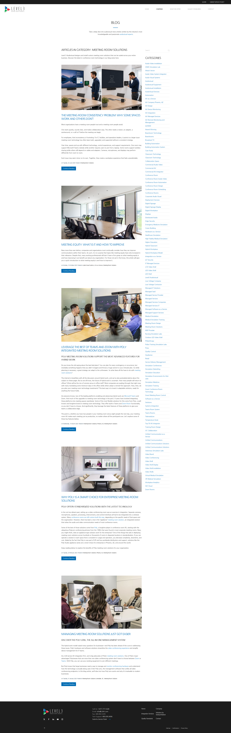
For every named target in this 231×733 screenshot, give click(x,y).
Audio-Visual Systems (88, 265)
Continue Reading (68, 168)
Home (147, 9)
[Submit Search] (169, 50)
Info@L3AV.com (102, 711)
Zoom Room (126, 403)
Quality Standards (194, 9)
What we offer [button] (175, 9)
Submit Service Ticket (217, 2)
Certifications (175, 728)
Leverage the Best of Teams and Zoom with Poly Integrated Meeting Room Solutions (93, 349)
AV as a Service (98, 265)
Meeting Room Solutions (87, 163)
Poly (95, 527)
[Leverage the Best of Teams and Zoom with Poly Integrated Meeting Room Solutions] (101, 315)
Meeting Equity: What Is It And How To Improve (92, 244)
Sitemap (168, 728)
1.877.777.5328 (103, 709)
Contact (211, 9)
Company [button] (159, 9)
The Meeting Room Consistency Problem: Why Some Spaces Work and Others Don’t (100, 117)
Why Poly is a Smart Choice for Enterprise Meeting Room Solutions (99, 499)
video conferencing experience (118, 648)
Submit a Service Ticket (99, 719)
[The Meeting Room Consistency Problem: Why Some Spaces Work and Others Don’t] (101, 87)
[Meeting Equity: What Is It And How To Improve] (101, 212)
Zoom (137, 658)
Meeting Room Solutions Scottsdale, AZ (92, 678)
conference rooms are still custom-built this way (87, 517)
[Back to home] (15, 9)
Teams (63, 661)
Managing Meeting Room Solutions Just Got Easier (96, 634)
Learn (204, 2)
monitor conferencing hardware (118, 666)
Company (159, 708)
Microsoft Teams (130, 396)
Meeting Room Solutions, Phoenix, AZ (94, 423)
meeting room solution (116, 520)
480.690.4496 (107, 716)
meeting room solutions (115, 656)
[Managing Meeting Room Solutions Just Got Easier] (101, 602)
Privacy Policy (184, 728)
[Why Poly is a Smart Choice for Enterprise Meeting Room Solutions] (101, 469)
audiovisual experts (126, 34)
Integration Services (147, 713)
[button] (44, 728)
